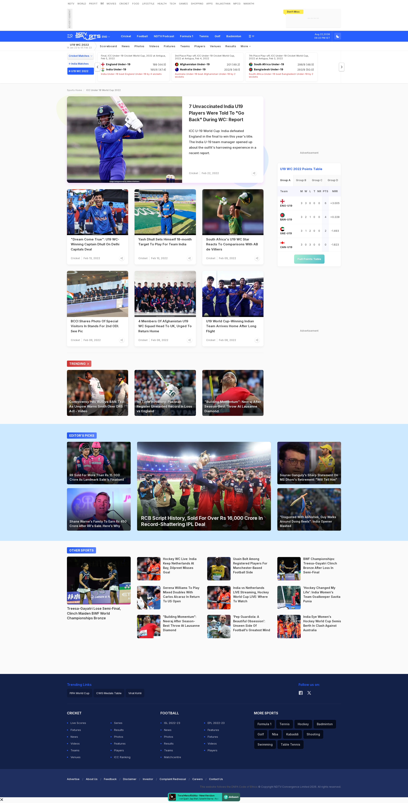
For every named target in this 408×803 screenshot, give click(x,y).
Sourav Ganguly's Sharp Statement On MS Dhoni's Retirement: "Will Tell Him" (309, 477)
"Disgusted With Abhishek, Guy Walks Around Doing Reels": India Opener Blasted (308, 521)
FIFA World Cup (79, 693)
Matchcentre (172, 757)
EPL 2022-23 (216, 723)
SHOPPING (197, 3)
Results (230, 46)
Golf (217, 36)
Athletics (168, 635)
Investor (148, 779)
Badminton (233, 36)
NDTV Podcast (164, 36)
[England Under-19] (282, 201)
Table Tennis (290, 744)
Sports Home (74, 90)
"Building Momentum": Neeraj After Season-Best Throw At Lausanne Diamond (232, 406)
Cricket (126, 36)
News (126, 46)
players (199, 46)
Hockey (167, 578)
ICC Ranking (122, 757)
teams (185, 46)
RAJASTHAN (223, 3)
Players (119, 750)
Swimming (265, 744)
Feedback (110, 779)
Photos (139, 46)
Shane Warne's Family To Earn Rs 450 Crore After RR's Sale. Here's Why (98, 524)
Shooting (313, 734)
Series (118, 723)
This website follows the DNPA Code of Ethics (229, 786)
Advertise (73, 779)
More (245, 46)
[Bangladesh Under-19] (282, 215)
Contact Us (216, 779)
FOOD (135, 3)
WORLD (81, 3)
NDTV (71, 3)
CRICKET (124, 3)
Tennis (204, 36)
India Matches (80, 63)
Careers (197, 779)
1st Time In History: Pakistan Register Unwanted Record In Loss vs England (164, 406)
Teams (75, 750)
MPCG (237, 3)
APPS (209, 3)
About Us (92, 779)
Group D (333, 180)
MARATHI (249, 3)
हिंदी (102, 3)
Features (120, 743)
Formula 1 (186, 36)
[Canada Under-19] (282, 242)
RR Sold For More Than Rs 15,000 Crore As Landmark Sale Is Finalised (96, 477)
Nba (275, 734)
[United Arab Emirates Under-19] (282, 229)
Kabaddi (292, 734)
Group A (285, 180)
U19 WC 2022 (79, 46)
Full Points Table (309, 259)
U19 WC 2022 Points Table (301, 169)
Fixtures (170, 46)
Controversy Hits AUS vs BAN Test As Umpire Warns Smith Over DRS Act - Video (97, 406)
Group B (301, 180)
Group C (317, 180)
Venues (215, 46)
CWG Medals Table (109, 693)
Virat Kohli (135, 693)
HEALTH (162, 3)
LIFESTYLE (148, 3)
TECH (173, 3)
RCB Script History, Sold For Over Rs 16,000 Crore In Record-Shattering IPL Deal (202, 521)
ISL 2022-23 (172, 723)
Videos (154, 46)
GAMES (183, 3)
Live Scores (78, 723)
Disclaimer (129, 779)
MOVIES (111, 3)
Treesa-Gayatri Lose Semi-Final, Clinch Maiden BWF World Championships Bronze (94, 613)
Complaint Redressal (173, 779)
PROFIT (93, 3)
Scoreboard (108, 46)
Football (142, 36)
